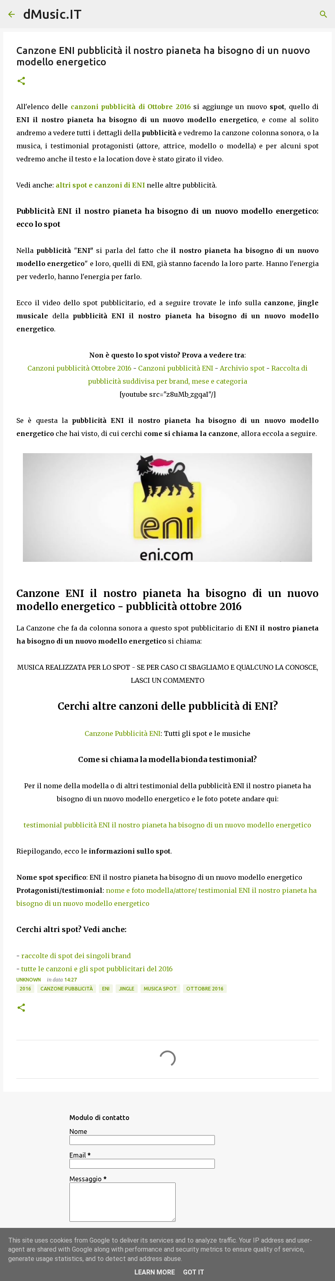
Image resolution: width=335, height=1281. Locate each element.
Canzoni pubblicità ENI (175, 368)
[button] (21, 81)
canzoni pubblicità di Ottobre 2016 (131, 107)
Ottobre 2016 (204, 988)
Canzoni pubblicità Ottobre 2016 (79, 368)
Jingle (126, 988)
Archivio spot (242, 368)
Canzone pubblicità (66, 988)
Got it (193, 1272)
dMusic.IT (52, 14)
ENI (105, 988)
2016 (25, 988)
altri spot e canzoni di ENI (100, 185)
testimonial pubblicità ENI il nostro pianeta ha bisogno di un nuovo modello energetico (167, 825)
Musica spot (160, 988)
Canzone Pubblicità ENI (123, 733)
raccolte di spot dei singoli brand (76, 956)
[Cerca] (323, 14)
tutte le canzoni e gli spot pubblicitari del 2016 (97, 969)
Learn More (154, 1272)
